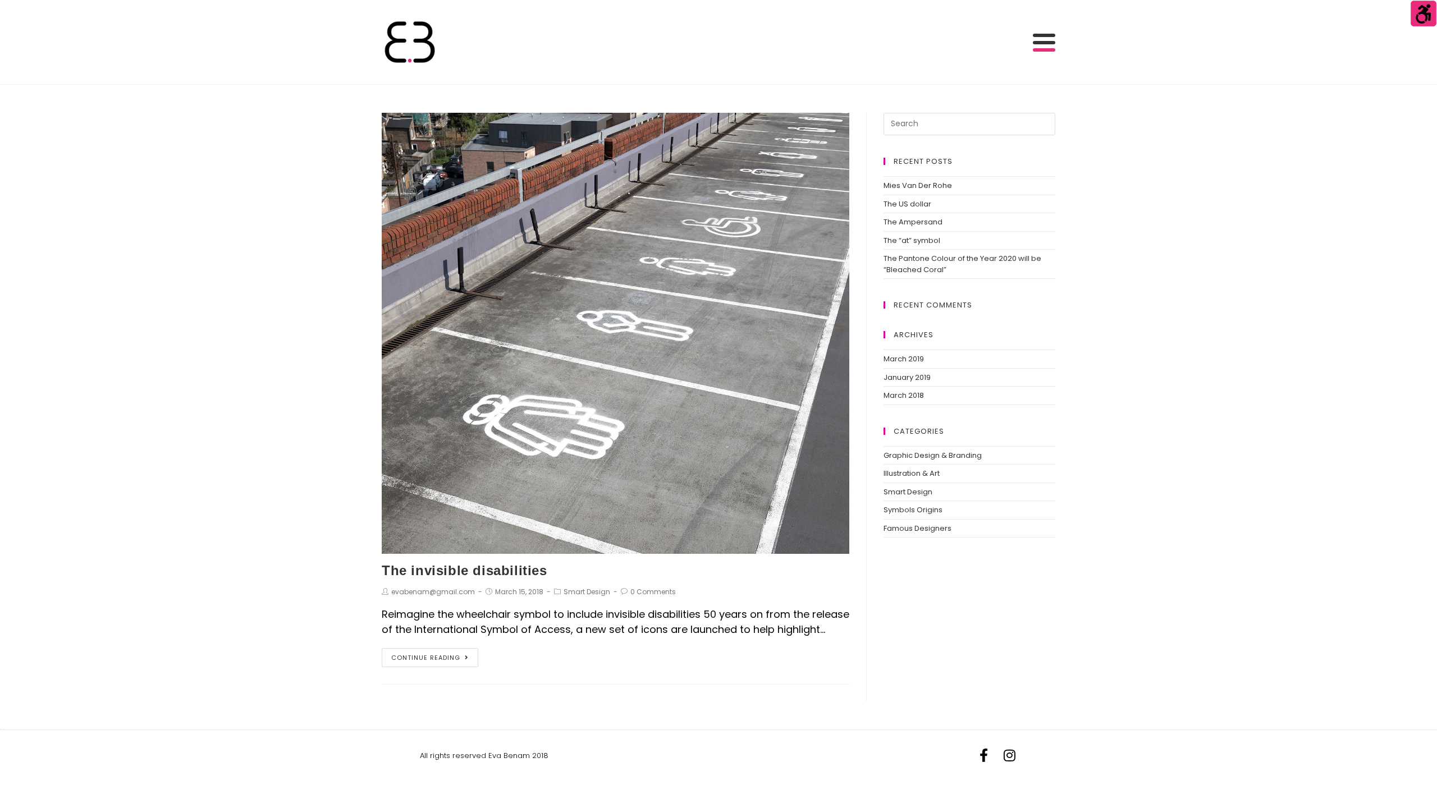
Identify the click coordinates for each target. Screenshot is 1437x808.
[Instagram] (1009, 755)
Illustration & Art (912, 473)
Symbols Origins (913, 509)
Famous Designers (917, 528)
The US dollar (907, 204)
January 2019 (907, 377)
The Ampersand (913, 222)
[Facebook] (983, 755)
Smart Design (587, 591)
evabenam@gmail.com (433, 591)
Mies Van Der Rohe (918, 185)
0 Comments (653, 591)
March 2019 (904, 359)
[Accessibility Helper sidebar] (1423, 13)
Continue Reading (425, 657)
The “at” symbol (912, 240)
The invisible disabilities (464, 570)
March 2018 (904, 395)
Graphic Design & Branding (933, 455)
